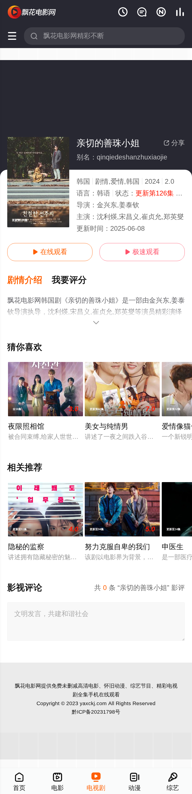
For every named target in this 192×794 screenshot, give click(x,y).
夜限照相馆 (26, 426)
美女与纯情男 (106, 426)
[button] (29, 280)
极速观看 (142, 252)
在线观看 (49, 252)
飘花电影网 (28, 686)
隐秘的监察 (26, 547)
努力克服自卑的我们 (117, 547)
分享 (174, 143)
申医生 (173, 547)
